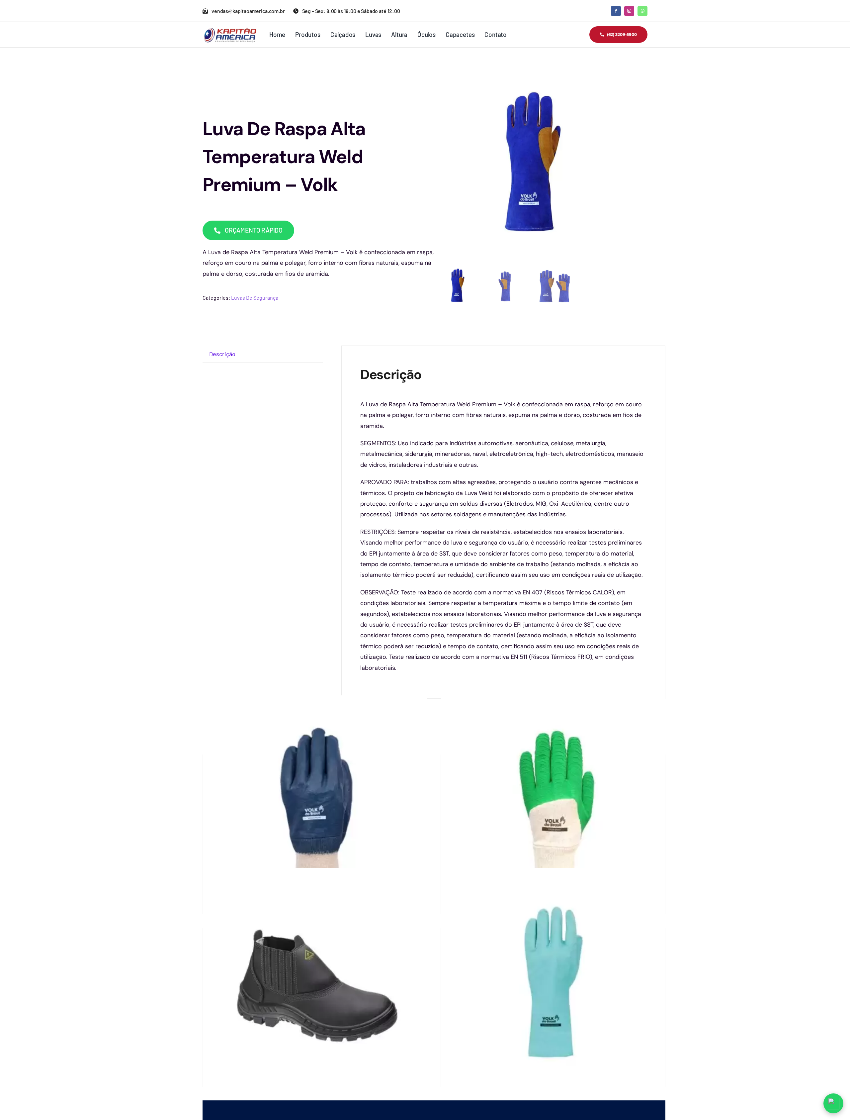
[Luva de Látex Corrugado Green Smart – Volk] (553, 807)
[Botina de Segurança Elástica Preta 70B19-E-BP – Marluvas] (315, 980)
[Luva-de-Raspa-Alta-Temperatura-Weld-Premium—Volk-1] (530, 164)
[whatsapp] (642, 11)
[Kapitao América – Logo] (230, 30)
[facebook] (616, 11)
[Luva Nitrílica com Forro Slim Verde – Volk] (553, 980)
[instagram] (629, 11)
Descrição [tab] (222, 353)
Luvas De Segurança (254, 297)
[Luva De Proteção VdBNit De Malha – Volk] (315, 807)
